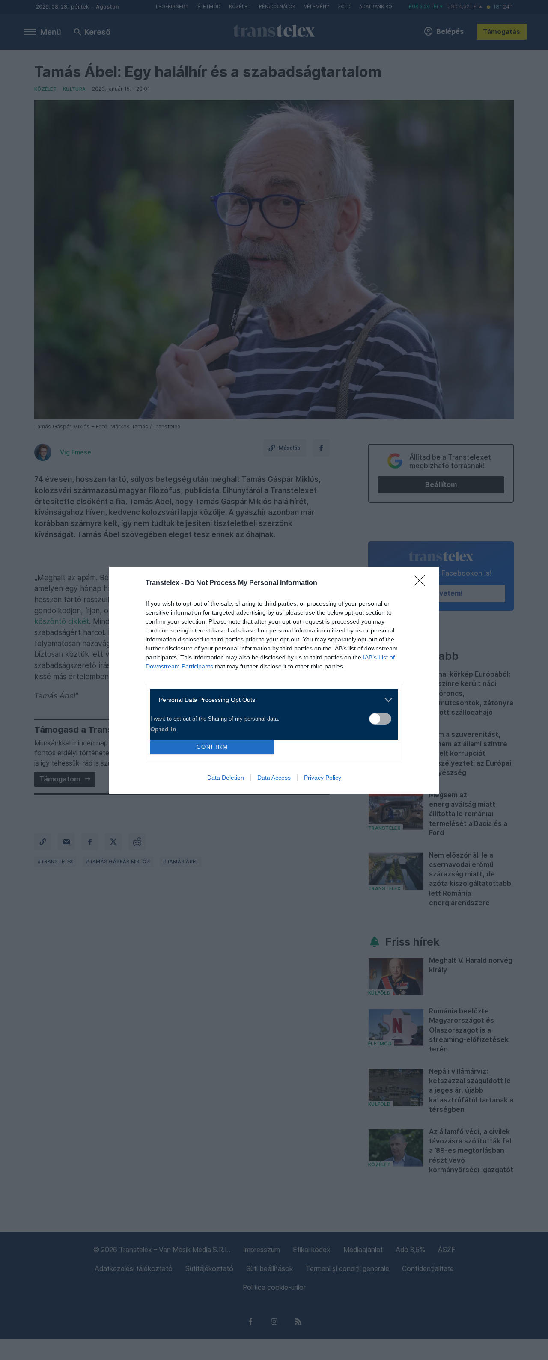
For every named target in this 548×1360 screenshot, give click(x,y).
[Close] (422, 583)
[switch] (380, 719)
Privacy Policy (322, 777)
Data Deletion (225, 777)
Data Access (274, 777)
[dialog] (274, 680)
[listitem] (270, 699)
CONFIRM (212, 747)
